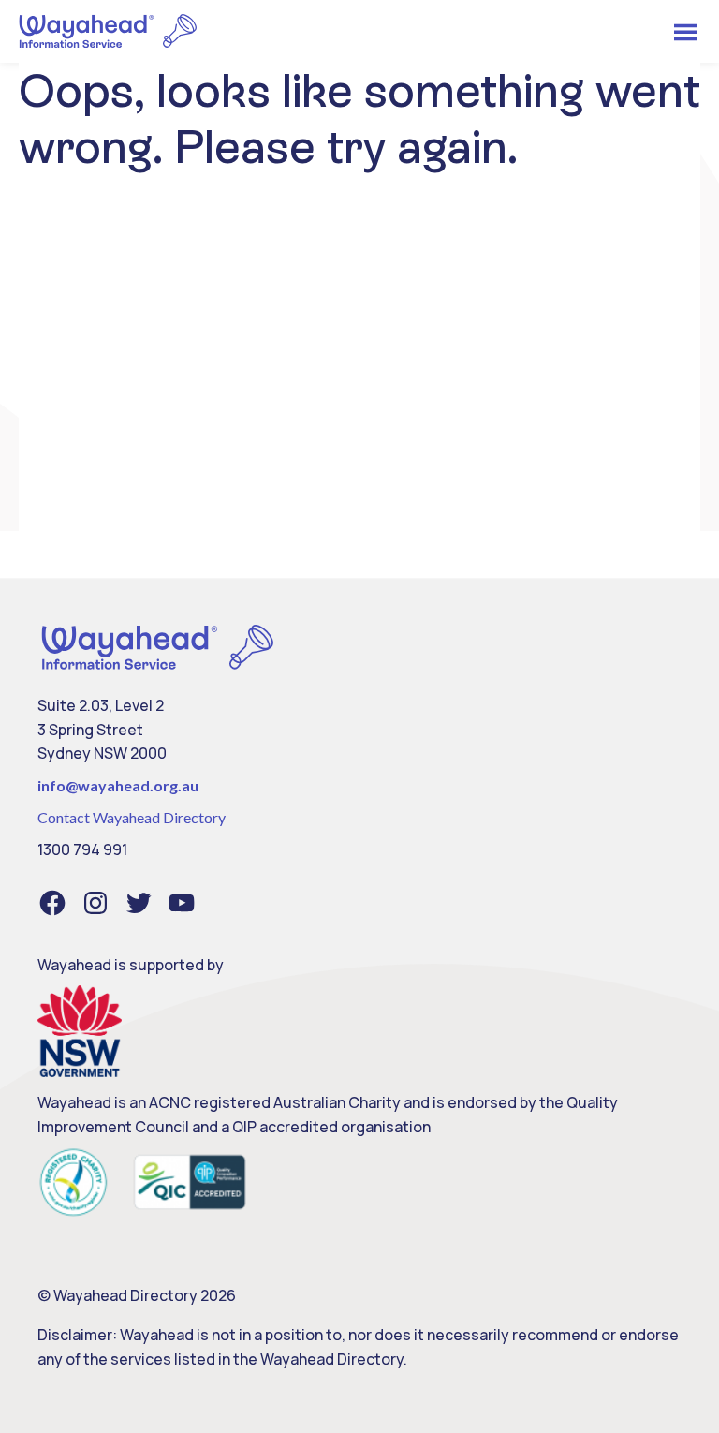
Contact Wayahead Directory (131, 817)
